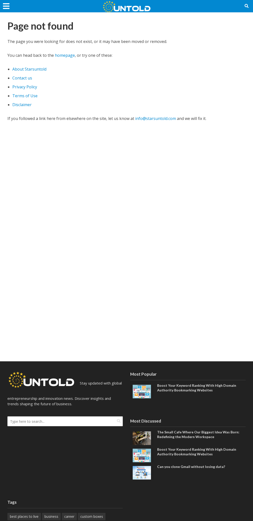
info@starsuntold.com (155, 118)
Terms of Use (25, 95)
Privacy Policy (24, 87)
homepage (65, 55)
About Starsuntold (29, 69)
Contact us (22, 78)
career (69, 516)
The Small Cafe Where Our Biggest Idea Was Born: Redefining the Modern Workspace (198, 434)
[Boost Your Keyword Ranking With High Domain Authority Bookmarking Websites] (142, 390)
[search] (118, 421)
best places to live (24, 516)
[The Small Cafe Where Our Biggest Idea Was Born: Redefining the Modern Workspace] (142, 437)
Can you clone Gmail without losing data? (191, 466)
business (51, 516)
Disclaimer (22, 104)
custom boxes (91, 516)
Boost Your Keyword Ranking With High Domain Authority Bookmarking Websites (196, 387)
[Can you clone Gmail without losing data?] (142, 472)
